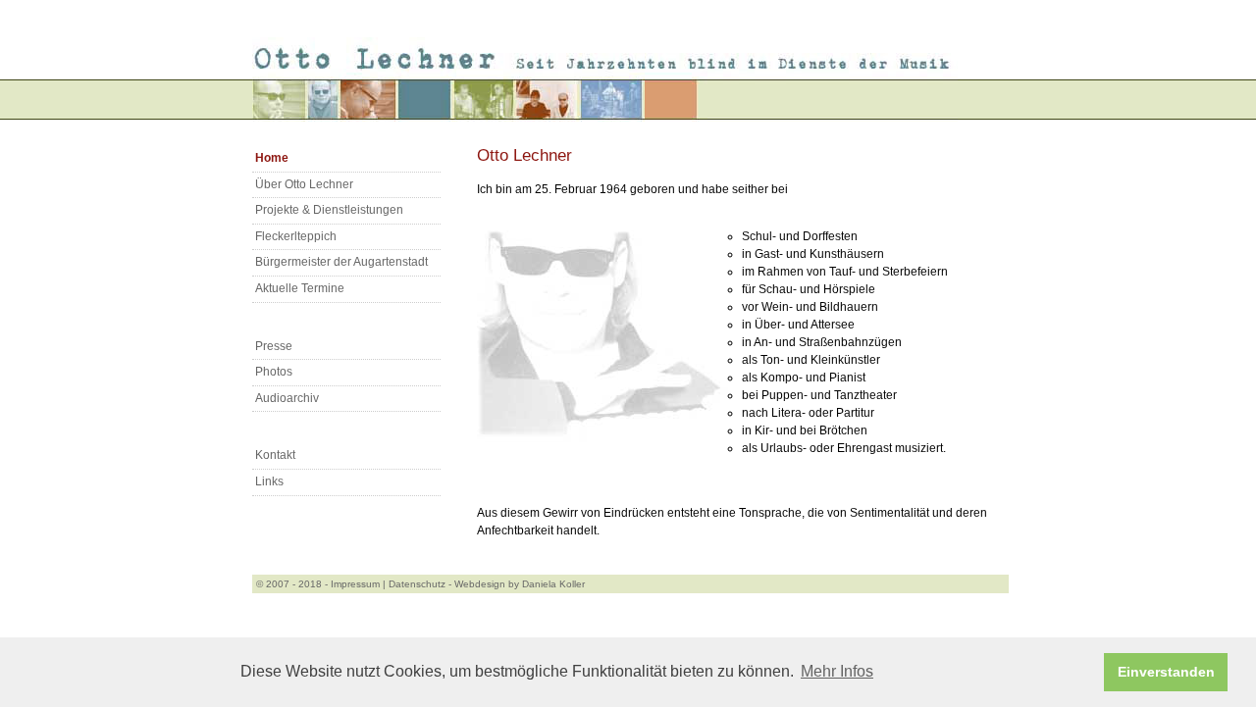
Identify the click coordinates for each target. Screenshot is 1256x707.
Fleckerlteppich (296, 236)
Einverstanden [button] (1166, 672)
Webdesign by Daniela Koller (519, 584)
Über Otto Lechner (304, 184)
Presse (273, 346)
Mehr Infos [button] (837, 671)
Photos (273, 372)
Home (271, 158)
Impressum (355, 584)
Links (269, 481)
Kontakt (275, 455)
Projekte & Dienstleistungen (329, 210)
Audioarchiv (287, 398)
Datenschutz (417, 584)
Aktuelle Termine (299, 288)
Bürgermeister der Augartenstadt (341, 262)
